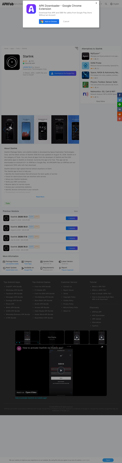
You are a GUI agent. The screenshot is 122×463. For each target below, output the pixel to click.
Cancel (66, 21)
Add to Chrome (51, 21)
